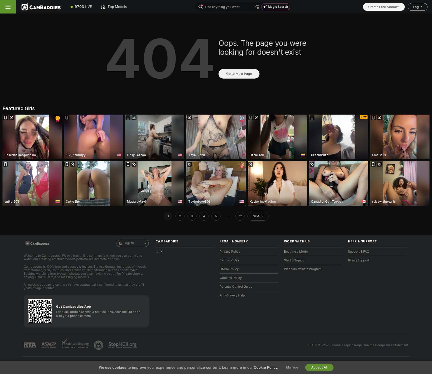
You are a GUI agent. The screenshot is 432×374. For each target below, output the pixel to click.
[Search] (256, 6)
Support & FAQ (358, 251)
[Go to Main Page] (41, 7)
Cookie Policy (265, 367)
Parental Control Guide (236, 286)
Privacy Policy (230, 251)
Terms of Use (229, 260)
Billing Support (358, 260)
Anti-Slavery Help (232, 295)
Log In (417, 7)
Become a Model (296, 251)
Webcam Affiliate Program (303, 269)
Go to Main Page (239, 74)
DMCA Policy (229, 269)
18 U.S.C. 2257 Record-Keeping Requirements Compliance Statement (358, 345)
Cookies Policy (231, 278)
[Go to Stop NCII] (123, 345)
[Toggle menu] (8, 7)
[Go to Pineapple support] (99, 345)
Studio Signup (294, 260)
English (129, 243)
